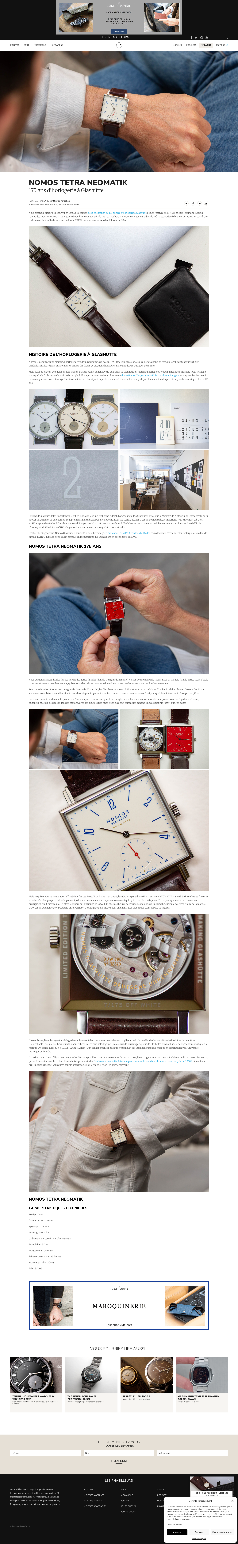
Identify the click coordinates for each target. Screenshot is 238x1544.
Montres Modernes (20, 50)
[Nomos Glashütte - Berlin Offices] (164, 480)
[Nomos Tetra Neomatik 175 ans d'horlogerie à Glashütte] (74, 739)
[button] (232, 1501)
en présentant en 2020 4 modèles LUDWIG (127, 533)
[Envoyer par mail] (206, 203)
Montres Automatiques (50, 204)
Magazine (162, 1506)
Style (26, 45)
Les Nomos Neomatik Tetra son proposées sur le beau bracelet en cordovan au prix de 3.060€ (143, 1061)
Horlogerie (34, 204)
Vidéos (160, 1489)
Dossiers (162, 1500)
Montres (14, 45)
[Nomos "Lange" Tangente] (74, 419)
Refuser (199, 1532)
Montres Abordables (95, 1506)
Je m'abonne (119, 1461)
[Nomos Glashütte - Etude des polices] (164, 419)
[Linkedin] (199, 203)
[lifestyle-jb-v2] (119, 17)
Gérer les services (175, 1524)
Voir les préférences (222, 1532)
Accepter (177, 1532)
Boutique (220, 45)
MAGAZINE (206, 45)
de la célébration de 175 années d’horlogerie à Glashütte (117, 212)
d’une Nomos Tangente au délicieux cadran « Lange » (150, 375)
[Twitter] (186, 203)
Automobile (40, 45)
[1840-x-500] (119, 1329)
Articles (177, 45)
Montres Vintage (93, 1500)
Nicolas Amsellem (61, 200)
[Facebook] (193, 203)
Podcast (161, 1495)
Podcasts (191, 45)
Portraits (54, 50)
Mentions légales (199, 1539)
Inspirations (57, 45)
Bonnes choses (129, 1511)
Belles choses (128, 1506)
